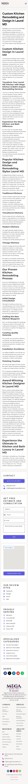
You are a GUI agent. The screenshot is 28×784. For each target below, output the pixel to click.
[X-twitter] (11, 771)
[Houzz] (20, 771)
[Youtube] (17, 771)
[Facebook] (8, 771)
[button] (25, 3)
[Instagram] (14, 771)
